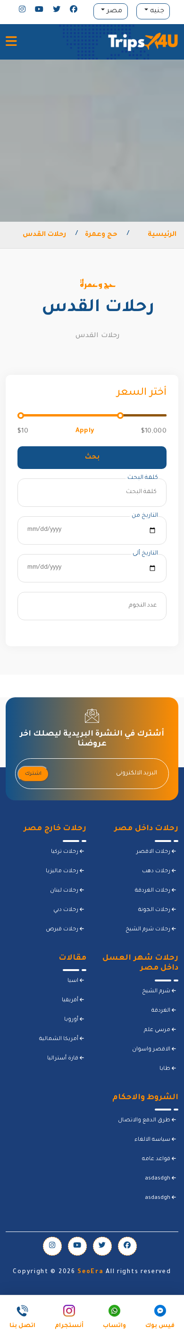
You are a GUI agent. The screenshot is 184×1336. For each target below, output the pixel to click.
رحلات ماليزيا (63, 871)
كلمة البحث (142, 478)
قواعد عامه (157, 1159)
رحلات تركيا (65, 852)
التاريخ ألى (145, 553)
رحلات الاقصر (154, 852)
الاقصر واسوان (152, 1050)
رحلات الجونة (155, 910)
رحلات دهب (157, 871)
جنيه (156, 11)
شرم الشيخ (157, 992)
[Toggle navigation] (11, 42)
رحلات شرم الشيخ (148, 930)
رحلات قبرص (63, 930)
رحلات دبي (66, 910)
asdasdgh (158, 1179)
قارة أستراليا (63, 1059)
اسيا (73, 981)
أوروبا (72, 1020)
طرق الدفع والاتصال (145, 1121)
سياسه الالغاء (153, 1140)
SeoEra (90, 1272)
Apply (84, 430)
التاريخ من (145, 515)
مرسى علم (158, 1030)
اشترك (33, 774)
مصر (113, 11)
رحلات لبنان (65, 891)
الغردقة (161, 1011)
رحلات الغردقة (153, 891)
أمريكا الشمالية (59, 1039)
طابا (165, 1069)
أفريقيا (71, 1001)
